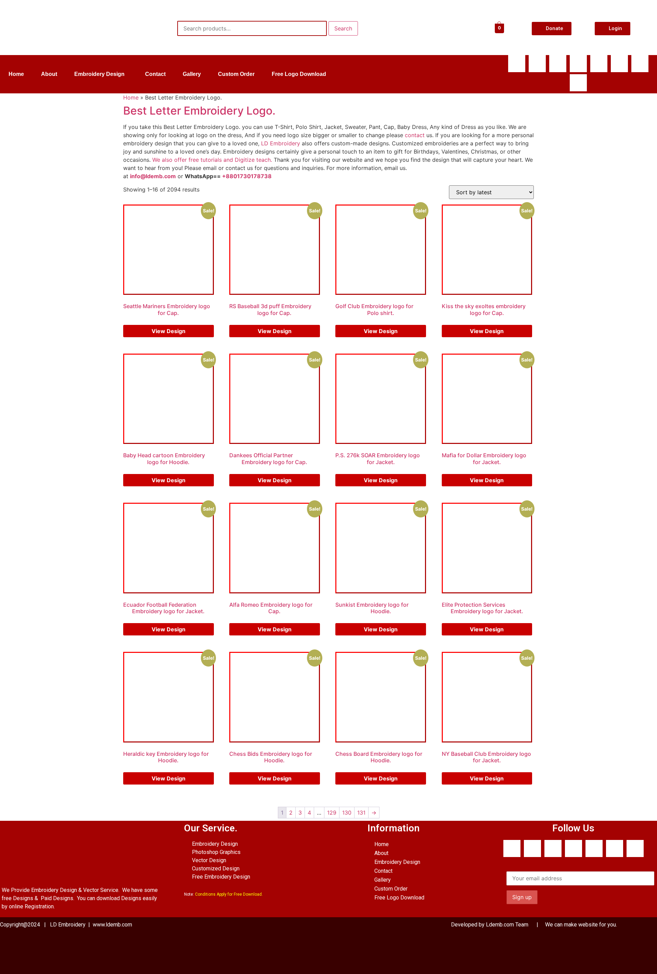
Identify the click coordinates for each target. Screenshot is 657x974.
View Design (168, 331)
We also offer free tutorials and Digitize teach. (212, 159)
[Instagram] (639, 63)
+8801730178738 (247, 176)
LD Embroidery (280, 143)
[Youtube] (578, 63)
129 (331, 812)
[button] (101, 74)
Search (343, 28)
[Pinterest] (578, 82)
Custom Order (236, 74)
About (49, 74)
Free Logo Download (299, 74)
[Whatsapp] (537, 63)
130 (346, 812)
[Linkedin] (619, 63)
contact (415, 135)
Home (16, 74)
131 (361, 812)
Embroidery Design (99, 74)
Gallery (192, 74)
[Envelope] (598, 63)
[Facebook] (516, 63)
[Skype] (557, 63)
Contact (155, 74)
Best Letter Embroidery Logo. (199, 110)
